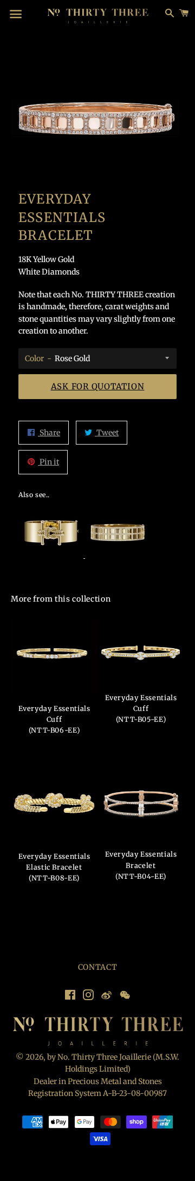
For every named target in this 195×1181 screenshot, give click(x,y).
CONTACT (98, 967)
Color (34, 358)
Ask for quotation (98, 386)
